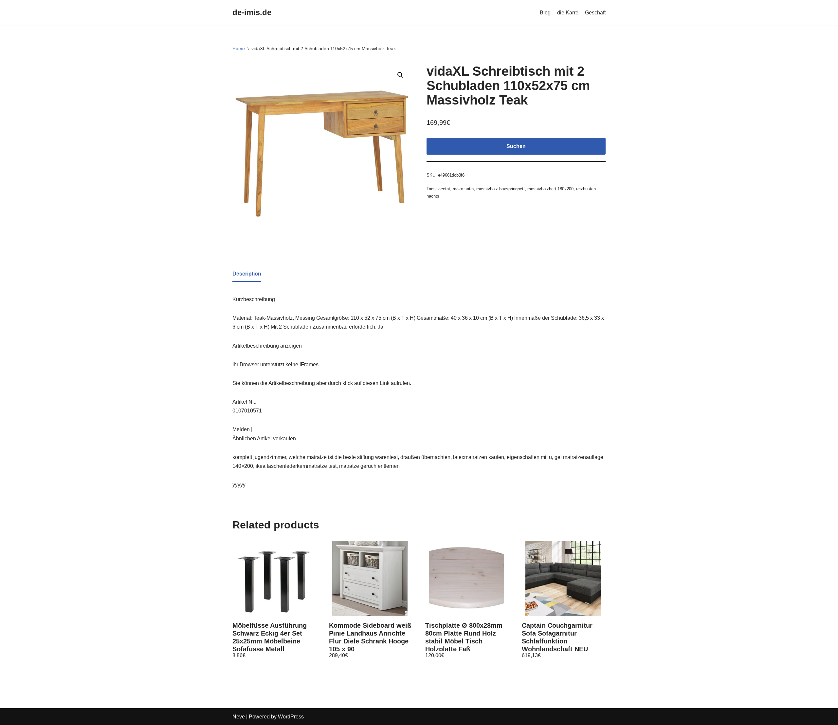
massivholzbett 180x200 (550, 188)
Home (238, 48)
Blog (545, 12)
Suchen (516, 146)
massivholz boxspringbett (500, 188)
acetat (444, 188)
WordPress (291, 716)
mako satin (463, 188)
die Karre (567, 12)
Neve (238, 716)
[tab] (246, 274)
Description (246, 274)
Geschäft (595, 12)
